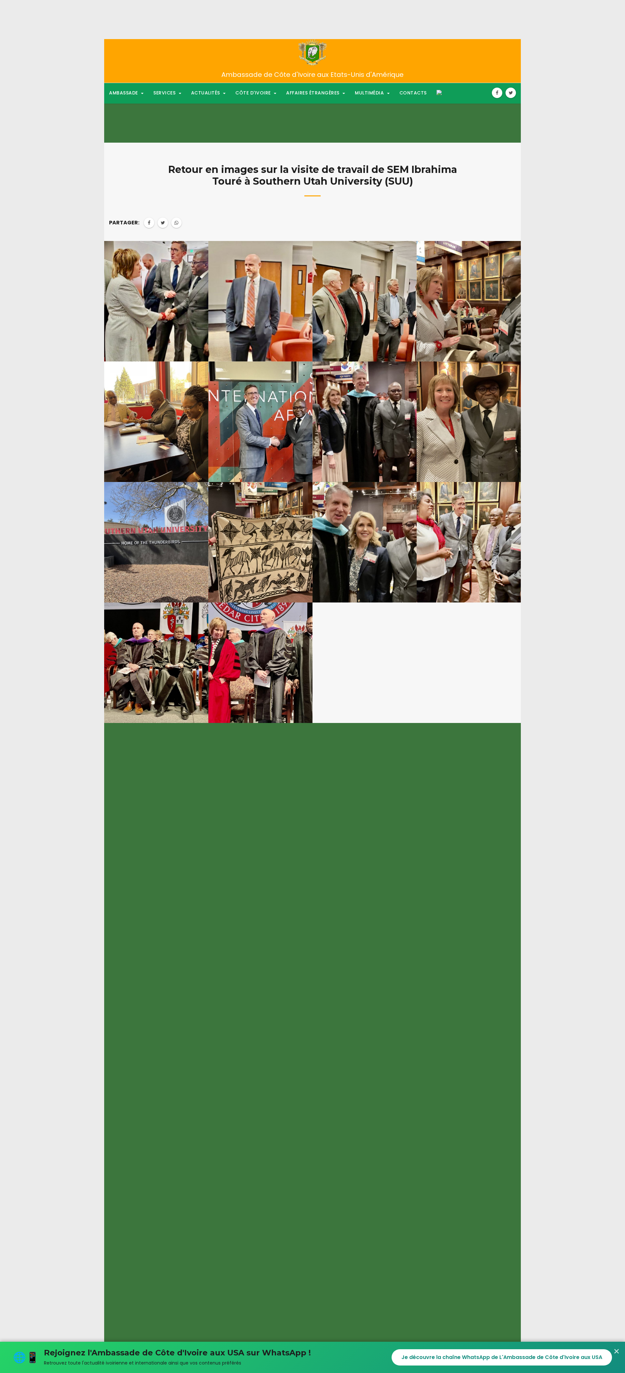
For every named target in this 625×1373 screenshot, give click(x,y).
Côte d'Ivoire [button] (253, 93)
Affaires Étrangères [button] (313, 93)
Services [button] (165, 93)
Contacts (413, 93)
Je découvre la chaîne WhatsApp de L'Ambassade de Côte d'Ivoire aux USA (501, 1357)
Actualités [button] (206, 93)
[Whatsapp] (176, 223)
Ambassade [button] (124, 93)
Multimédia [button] (370, 93)
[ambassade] (312, 52)
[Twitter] (511, 93)
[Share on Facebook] (149, 223)
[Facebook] (497, 93)
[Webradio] (439, 93)
